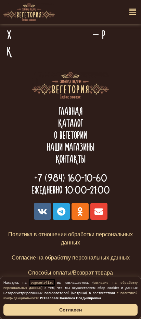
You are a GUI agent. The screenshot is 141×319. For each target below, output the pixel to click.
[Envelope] (98, 211)
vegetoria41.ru (42, 282)
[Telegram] (61, 211)
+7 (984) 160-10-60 (70, 178)
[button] (133, 12)
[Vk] (42, 211)
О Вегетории (70, 135)
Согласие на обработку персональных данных (71, 258)
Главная (70, 111)
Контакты (71, 159)
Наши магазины (70, 147)
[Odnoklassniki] (80, 211)
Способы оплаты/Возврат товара (70, 273)
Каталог (70, 123)
